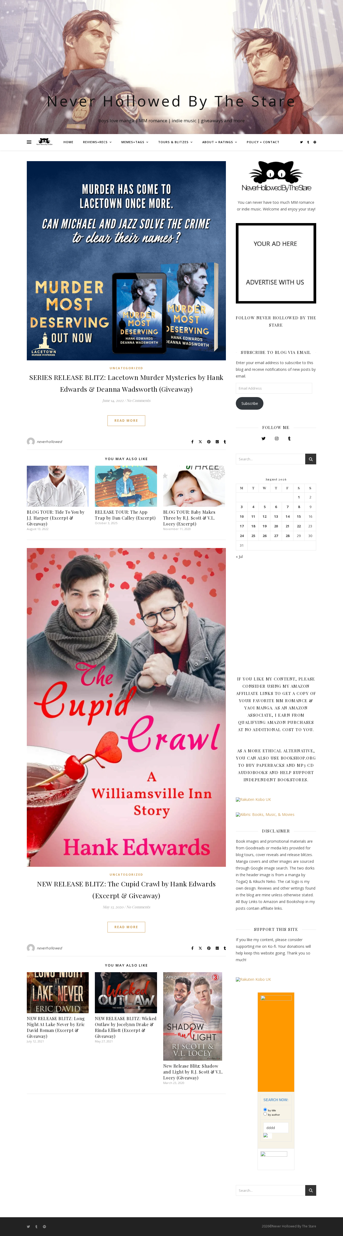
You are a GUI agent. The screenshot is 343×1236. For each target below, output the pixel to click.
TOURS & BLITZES (173, 142)
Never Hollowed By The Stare (172, 101)
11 (253, 517)
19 (264, 526)
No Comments (138, 400)
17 (242, 526)
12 (264, 517)
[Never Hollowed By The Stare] (44, 142)
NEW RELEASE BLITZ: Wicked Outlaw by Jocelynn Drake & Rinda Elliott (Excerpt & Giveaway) (126, 1027)
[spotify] (315, 142)
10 (242, 517)
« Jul (239, 556)
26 (264, 536)
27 (276, 536)
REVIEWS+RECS (95, 142)
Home (68, 142)
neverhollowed (49, 441)
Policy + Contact (263, 142)
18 (253, 526)
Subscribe (249, 403)
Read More (126, 420)
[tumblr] (308, 142)
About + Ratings (217, 142)
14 (287, 517)
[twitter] (302, 142)
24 (242, 536)
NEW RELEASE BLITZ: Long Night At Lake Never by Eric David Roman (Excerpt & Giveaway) (56, 1027)
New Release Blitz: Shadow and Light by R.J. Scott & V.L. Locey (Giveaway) (193, 1071)
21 (287, 526)
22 (299, 526)
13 (276, 517)
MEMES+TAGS (132, 142)
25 (253, 536)
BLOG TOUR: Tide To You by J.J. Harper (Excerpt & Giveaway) (56, 518)
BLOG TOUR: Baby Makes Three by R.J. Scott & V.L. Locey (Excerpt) (189, 518)
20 (276, 526)
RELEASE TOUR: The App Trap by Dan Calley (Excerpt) (125, 515)
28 (287, 536)
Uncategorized (126, 368)
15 (299, 517)
